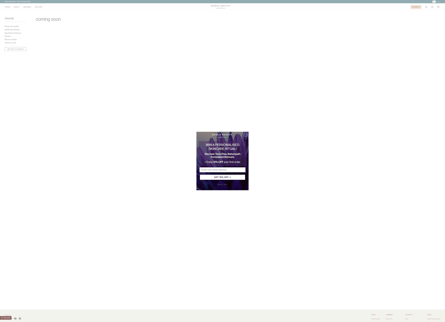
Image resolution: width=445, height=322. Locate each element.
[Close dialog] (245, 134)
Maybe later (222, 184)
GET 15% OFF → (222, 177)
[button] (5, 318)
